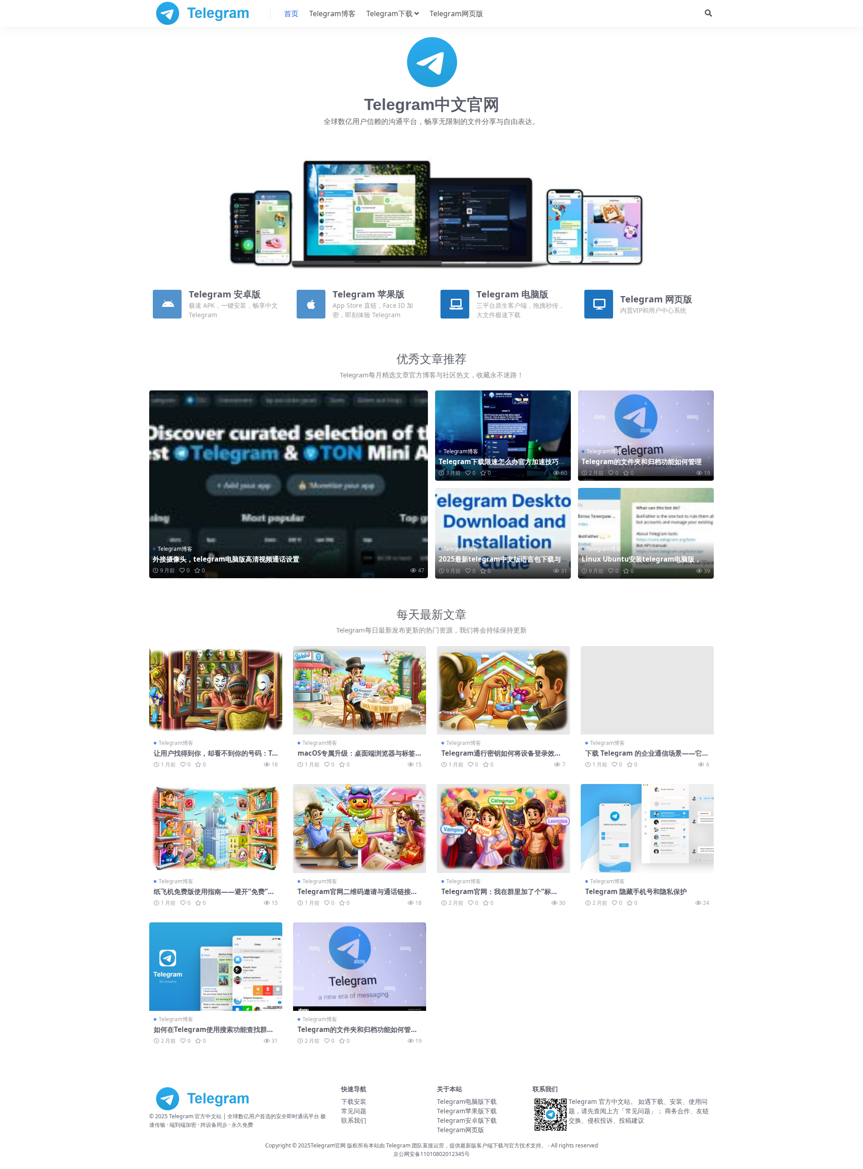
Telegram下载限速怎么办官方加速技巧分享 (502, 465)
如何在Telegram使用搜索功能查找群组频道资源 (214, 1033)
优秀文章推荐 (431, 358)
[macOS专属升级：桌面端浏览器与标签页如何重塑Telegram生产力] (359, 690)
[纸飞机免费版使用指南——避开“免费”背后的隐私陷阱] (215, 828)
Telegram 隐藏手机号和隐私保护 (636, 891)
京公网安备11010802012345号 (431, 1154)
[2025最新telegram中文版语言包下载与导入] (503, 533)
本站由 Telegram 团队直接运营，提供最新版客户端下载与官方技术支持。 (458, 1145)
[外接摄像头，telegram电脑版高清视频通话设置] (288, 484)
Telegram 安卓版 (225, 294)
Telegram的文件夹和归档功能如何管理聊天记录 (645, 465)
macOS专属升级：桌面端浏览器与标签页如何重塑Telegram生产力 (356, 757)
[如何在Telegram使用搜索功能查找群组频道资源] (215, 966)
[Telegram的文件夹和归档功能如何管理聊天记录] (646, 435)
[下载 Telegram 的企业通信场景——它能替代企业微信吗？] (647, 690)
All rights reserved (574, 1145)
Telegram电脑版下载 (467, 1101)
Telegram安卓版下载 (467, 1120)
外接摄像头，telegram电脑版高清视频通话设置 (226, 558)
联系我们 (353, 1120)
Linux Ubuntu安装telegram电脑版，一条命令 (645, 562)
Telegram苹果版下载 (467, 1111)
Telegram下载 (389, 13)
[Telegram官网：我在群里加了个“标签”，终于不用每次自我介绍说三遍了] (503, 828)
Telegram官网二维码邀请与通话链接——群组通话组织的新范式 (354, 895)
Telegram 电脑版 (512, 294)
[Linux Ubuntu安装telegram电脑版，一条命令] (646, 533)
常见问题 (353, 1111)
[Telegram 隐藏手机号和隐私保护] (647, 828)
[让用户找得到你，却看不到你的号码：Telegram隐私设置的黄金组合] (215, 690)
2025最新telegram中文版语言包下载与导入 (500, 562)
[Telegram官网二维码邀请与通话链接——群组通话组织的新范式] (359, 828)
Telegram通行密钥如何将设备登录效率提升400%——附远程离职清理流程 (501, 757)
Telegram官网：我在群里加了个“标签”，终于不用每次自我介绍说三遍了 (496, 895)
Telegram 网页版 (656, 299)
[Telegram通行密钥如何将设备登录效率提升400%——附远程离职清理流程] (503, 690)
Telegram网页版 (456, 13)
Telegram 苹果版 (369, 294)
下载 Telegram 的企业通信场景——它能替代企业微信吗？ (647, 757)
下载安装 (353, 1101)
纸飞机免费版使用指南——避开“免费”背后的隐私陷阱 (214, 895)
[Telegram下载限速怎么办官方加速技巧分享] (503, 435)
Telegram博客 (332, 13)
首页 (291, 13)
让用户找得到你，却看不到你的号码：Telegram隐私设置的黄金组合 (215, 757)
